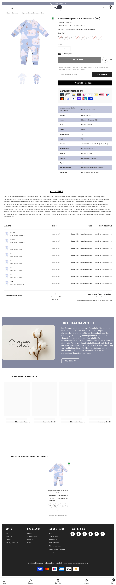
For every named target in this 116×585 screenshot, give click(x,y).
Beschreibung (56, 191)
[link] (105, 60)
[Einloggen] (104, 8)
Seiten (8, 13)
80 (65, 506)
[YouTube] (96, 534)
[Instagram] (78, 534)
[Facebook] (72, 534)
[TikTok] (90, 534)
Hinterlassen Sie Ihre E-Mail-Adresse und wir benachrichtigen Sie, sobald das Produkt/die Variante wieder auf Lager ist (83, 68)
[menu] (5, 7)
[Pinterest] (84, 534)
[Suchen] (11, 7)
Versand (92, 300)
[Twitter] (102, 534)
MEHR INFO (70, 361)
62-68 (55, 505)
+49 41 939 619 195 (60, 3)
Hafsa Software (81, 563)
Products (15, 13)
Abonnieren (102, 74)
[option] (29, 42)
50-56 (50, 505)
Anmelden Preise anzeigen (66, 29)
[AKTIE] (110, 60)
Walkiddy (68, 22)
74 (60, 506)
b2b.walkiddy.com (37, 563)
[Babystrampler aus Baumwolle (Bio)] (58, 475)
